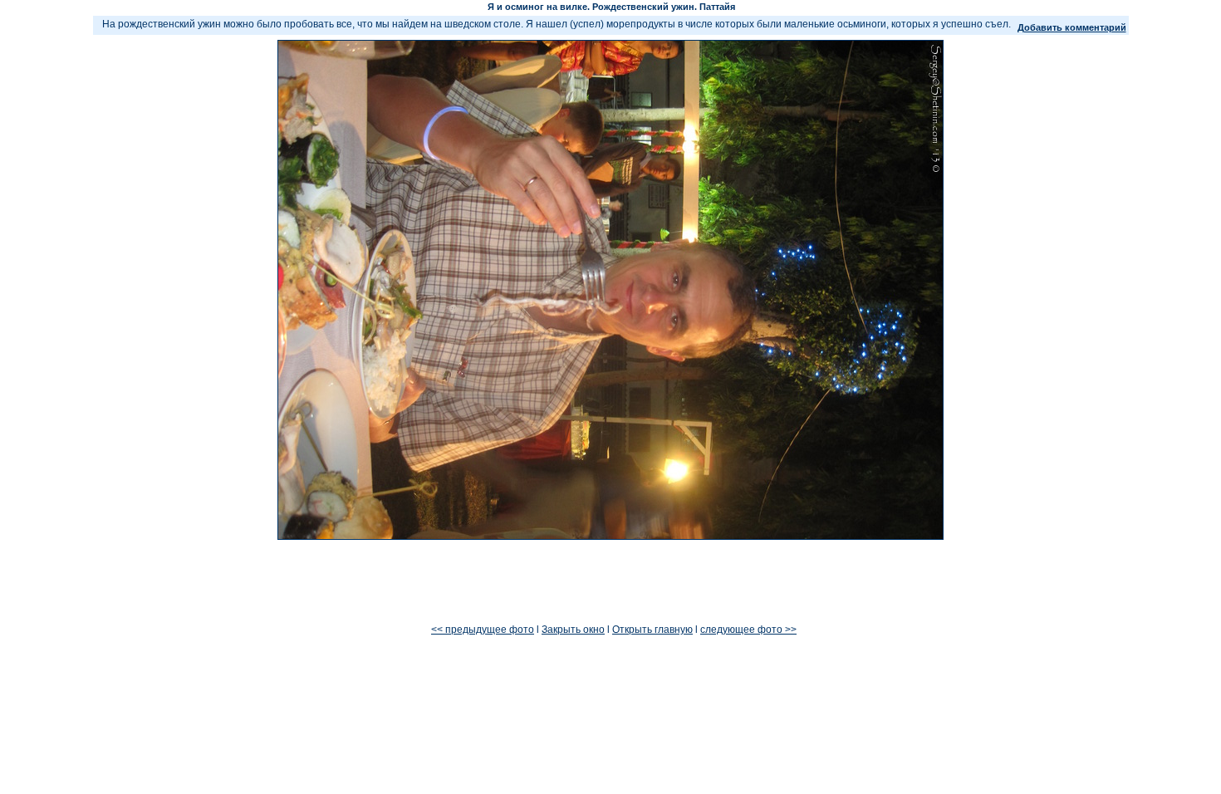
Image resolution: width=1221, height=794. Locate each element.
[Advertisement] (610, 582)
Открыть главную (652, 629)
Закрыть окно (573, 629)
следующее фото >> (748, 629)
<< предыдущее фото (482, 629)
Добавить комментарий (1072, 27)
